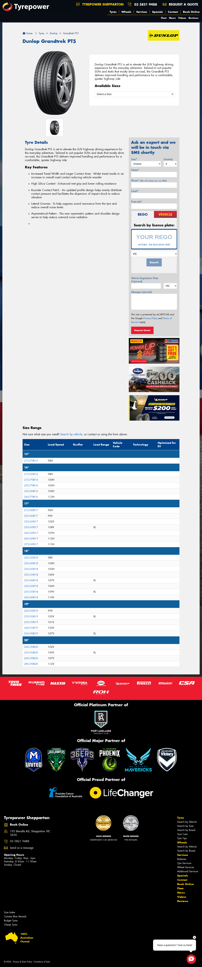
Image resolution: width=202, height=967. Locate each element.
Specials (157, 12)
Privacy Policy (150, 318)
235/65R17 (31, 527)
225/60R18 (31, 563)
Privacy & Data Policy (22, 961)
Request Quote (142, 330)
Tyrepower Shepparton (102, 4)
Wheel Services (185, 867)
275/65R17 (31, 544)
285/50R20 (31, 664)
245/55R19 (31, 627)
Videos (182, 17)
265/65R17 (31, 538)
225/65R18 (31, 569)
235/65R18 (31, 586)
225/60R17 (31, 516)
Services (141, 12)
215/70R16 (31, 479)
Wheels (126, 12)
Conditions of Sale (42, 961)
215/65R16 (31, 474)
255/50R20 (31, 652)
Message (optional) (141, 292)
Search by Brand (186, 830)
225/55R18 (31, 557)
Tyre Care (182, 834)
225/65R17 (31, 521)
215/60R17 (31, 510)
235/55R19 (31, 622)
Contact (173, 12)
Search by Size (185, 826)
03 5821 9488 (145, 4)
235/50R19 (31, 616)
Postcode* (136, 201)
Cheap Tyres (10, 924)
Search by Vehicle (187, 822)
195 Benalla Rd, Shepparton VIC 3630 (30, 833)
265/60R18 (31, 597)
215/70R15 (31, 460)
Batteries (181, 859)
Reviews (193, 17)
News (172, 17)
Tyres (113, 12)
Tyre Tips (182, 838)
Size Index (9, 912)
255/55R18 (31, 591)
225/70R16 (31, 485)
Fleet (163, 17)
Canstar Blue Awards (15, 916)
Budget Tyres (11, 920)
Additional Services (187, 871)
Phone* (149, 180)
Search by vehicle (71, 434)
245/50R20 (31, 647)
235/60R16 (31, 491)
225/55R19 (31, 610)
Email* (135, 191)
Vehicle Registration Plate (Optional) (144, 280)
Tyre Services (184, 863)
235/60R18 (31, 580)
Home (29, 33)
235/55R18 (31, 574)
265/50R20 (31, 658)
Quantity (168, 159)
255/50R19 (31, 633)
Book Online (191, 12)
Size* (134, 159)
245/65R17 (31, 533)
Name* (135, 170)
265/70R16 (31, 496)
